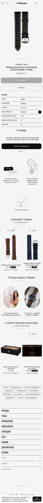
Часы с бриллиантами (33, 394)
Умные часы (9, 391)
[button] (18, 225)
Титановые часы (21, 391)
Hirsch (23, 99)
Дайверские (10, 398)
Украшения (7, 421)
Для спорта (7, 394)
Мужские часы (15, 387)
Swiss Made (34, 391)
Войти (20, 151)
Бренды (5, 410)
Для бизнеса (8, 447)
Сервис (5, 452)
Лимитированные (31, 398)
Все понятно (37, 499)
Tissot (6, 387)
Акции (5, 442)
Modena (23, 103)
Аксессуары (7, 426)
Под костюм (18, 394)
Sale (4, 436)
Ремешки (6, 431)
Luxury (20, 398)
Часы (4, 415)
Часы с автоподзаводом (32, 387)
